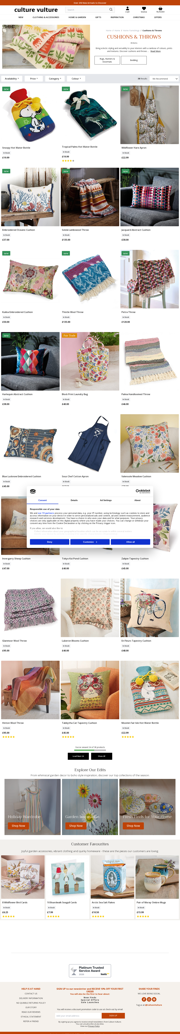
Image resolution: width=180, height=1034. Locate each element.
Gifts (98, 17)
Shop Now (18, 826)
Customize (88, 542)
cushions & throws (152, 30)
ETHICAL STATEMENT (31, 1016)
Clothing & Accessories (46, 17)
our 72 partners (46, 513)
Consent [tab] (42, 500)
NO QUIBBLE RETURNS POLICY (31, 1002)
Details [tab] (74, 500)
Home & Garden (77, 17)
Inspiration (117, 17)
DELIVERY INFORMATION (31, 998)
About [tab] (137, 500)
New (21, 17)
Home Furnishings (131, 30)
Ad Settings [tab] (106, 500)
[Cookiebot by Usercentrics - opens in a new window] (138, 491)
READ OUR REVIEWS (31, 1012)
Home (109, 30)
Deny (49, 542)
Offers (158, 17)
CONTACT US (31, 993)
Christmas (139, 17)
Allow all (130, 542)
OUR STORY (31, 1007)
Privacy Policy (94, 1026)
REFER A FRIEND (31, 1021)
